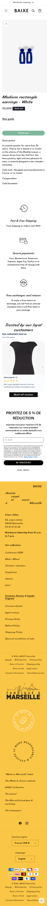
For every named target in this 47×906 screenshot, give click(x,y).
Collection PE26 (14, 552)
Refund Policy (12, 625)
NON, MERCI (23, 470)
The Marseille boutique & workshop (19, 802)
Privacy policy (36, 660)
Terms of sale (18, 668)
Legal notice (32, 668)
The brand (10, 793)
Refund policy (21, 660)
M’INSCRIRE (23, 462)
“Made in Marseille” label (19, 774)
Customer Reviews (14, 596)
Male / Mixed (12, 559)
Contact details (14, 606)
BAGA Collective (14, 787)
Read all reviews (23, 394)
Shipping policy (33, 664)
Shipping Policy (13, 632)
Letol (7, 585)
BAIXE (22, 656)
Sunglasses (11, 572)
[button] (6, 10)
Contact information (15, 673)
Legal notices (12, 612)
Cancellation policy (35, 673)
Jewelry (9, 578)
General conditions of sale (19, 638)
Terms (35, 457)
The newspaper (13, 810)
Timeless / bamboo (15, 565)
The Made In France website (20, 780)
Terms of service (17, 664)
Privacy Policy (28, 457)
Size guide (8, 119)
